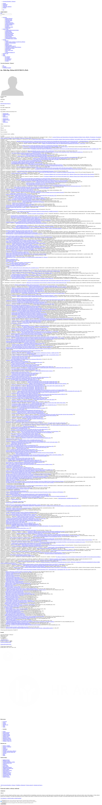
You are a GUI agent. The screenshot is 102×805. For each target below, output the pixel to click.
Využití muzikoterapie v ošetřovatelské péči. (13, 578)
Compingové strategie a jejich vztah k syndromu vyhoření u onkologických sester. (51, 181)
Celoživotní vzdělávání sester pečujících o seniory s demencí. (22, 330)
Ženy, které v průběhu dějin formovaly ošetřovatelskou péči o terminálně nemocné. (23, 267)
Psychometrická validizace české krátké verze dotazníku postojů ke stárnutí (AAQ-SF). (53, 534)
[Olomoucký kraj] (4, 780)
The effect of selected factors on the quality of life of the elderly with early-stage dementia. (56, 318)
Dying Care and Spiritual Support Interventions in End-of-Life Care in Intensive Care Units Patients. (40, 331)
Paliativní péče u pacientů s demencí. (12, 596)
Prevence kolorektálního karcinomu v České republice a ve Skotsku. (19, 620)
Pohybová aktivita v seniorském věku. (13, 587)
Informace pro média (9, 26)
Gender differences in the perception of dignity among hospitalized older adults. (32, 156)
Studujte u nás (5, 53)
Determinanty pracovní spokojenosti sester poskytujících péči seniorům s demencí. (26, 216)
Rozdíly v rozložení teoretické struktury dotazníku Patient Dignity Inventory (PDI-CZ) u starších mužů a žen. (37, 296)
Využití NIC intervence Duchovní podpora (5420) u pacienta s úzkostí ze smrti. (20, 342)
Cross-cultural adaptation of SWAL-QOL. (18, 276)
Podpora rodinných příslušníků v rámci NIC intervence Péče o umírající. (19, 189)
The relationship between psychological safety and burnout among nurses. (67, 185)
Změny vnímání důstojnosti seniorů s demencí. (44, 370)
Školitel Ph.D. (5, 116)
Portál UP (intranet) (6, 776)
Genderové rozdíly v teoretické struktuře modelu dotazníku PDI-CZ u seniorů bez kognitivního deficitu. (31, 542)
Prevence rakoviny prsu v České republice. (19, 173)
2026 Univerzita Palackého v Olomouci (7, 785)
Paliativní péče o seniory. (11, 256)
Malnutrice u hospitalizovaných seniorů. (11, 606)
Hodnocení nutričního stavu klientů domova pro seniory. (15, 615)
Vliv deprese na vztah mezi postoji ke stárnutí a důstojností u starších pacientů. (26, 355)
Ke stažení (7, 25)
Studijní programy (6, 759)
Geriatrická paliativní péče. (11, 486)
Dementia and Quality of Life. (11, 260)
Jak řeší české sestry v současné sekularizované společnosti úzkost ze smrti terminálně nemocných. (24, 233)
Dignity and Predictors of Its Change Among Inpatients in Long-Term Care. (40, 155)
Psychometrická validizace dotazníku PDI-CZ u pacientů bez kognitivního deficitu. (27, 308)
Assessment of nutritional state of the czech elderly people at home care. (19, 230)
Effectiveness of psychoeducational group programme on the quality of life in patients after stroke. (45, 385)
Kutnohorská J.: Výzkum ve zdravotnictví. (14, 508)
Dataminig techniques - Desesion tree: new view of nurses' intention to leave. (40, 182)
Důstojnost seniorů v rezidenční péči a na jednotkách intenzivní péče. (18, 583)
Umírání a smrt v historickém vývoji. (19, 202)
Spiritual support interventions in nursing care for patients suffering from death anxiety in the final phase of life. (36, 195)
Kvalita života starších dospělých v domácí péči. (15, 595)
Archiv (6, 51)
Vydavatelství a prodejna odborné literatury (13, 47)
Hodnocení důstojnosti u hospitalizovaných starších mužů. (43, 538)
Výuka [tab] (4, 115)
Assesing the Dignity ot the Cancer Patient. (20, 274)
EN (3, 9)
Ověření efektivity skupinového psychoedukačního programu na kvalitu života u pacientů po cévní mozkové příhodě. (43, 293)
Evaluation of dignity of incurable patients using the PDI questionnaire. (30, 315)
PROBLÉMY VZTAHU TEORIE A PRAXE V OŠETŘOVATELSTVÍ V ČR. (25, 524)
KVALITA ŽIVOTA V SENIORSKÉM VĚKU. (19, 215)
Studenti (4, 3)
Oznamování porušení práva (5, 644)
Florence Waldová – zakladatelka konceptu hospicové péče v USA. (20, 231)
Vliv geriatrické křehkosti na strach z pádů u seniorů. (28, 406)
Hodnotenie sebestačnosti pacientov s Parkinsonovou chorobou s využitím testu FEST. (43, 352)
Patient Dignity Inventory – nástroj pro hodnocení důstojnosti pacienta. (30, 316)
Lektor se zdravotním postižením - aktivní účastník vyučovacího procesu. (19, 478)
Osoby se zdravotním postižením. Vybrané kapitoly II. (16, 263)
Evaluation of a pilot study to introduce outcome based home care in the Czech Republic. (32, 188)
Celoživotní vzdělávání (7, 6)
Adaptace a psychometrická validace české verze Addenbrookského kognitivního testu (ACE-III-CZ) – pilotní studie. (63, 143)
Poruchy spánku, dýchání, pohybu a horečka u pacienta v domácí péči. (19, 487)
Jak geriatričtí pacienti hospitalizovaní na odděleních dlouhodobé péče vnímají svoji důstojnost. (24, 378)
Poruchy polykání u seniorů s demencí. (12, 609)
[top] (0, 786)
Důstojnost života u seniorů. (10, 584)
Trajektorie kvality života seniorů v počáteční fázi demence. (51, 552)
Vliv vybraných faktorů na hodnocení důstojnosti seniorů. (27, 166)
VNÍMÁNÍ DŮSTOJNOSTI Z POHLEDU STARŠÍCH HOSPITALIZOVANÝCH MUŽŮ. (22, 300)
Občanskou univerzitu (7, 738)
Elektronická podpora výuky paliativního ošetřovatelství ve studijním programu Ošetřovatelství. (24, 222)
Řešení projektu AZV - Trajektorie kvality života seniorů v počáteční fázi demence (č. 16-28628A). (24, 421)
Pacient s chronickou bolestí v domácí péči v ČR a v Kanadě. (23, 345)
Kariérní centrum (6, 769)
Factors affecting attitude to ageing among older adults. (43, 303)
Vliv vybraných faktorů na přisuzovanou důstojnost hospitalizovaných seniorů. (26, 153)
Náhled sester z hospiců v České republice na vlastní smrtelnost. (20, 199)
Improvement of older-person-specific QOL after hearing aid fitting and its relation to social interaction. (35, 179)
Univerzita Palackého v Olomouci (9, 1)
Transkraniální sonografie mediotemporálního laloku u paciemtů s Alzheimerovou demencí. (45, 164)
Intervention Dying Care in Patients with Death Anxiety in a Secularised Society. (21, 445)
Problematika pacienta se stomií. (12, 599)
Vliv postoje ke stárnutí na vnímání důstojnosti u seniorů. (55, 553)
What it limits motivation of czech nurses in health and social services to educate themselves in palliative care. (32, 346)
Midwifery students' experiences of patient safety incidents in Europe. (47, 270)
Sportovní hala (8, 49)
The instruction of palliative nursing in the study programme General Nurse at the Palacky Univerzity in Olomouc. (27, 476)
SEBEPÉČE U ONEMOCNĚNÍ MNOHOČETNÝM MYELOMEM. (18, 623)
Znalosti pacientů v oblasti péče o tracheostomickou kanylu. (16, 602)
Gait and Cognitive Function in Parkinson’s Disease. (21, 269)
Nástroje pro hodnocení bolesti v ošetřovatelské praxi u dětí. (17, 626)
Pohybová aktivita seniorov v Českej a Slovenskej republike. (16, 608)
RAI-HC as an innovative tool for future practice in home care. (22, 190)
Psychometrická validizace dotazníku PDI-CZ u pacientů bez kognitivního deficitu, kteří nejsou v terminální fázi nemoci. (34, 309)
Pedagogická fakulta (9, 34)
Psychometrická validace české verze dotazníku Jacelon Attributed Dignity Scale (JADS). (28, 302)
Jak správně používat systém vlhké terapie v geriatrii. (16, 207)
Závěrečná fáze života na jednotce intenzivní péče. (14, 591)
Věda (4, 54)
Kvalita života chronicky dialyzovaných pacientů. (14, 579)
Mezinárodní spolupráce (7, 767)
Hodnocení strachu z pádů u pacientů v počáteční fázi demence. (18, 304)
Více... (2, 793)
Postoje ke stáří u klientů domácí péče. (13, 597)
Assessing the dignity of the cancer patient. (20, 358)
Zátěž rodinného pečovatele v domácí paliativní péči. (15, 614)
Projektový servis (8, 45)
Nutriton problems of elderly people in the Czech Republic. (33, 201)
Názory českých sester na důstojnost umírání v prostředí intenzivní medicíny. (20, 235)
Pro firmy (7, 60)
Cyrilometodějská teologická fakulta (12, 30)
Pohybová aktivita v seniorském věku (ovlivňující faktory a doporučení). (19, 600)
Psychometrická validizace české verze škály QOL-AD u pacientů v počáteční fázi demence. (28, 317)
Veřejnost (4, 753)
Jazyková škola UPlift (7, 774)
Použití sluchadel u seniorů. (11, 619)
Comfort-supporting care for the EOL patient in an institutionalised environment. (27, 320)
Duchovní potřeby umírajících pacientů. (12, 603)
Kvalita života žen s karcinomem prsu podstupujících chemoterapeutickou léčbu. (21, 617)
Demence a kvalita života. (11, 259)
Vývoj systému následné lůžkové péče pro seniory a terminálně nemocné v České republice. (25, 240)
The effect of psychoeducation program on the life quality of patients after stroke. (42, 285)
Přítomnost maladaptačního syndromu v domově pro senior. (17, 622)
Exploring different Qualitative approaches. (18, 490)
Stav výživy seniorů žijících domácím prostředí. (15, 613)
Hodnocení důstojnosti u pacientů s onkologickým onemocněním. (24, 530)
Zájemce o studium (6, 745)
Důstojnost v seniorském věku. (29, 327)
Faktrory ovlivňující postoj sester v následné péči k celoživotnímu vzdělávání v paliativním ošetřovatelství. (25, 246)
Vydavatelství (5, 765)
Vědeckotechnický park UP (10, 46)
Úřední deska (7, 21)
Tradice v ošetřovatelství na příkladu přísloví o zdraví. (22, 244)
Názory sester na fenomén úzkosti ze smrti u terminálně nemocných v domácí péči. (21, 241)
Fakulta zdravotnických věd (10, 37)
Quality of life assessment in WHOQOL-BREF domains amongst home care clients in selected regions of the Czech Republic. (44, 180)
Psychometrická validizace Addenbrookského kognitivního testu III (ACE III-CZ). (27, 546)
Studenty (4, 747)
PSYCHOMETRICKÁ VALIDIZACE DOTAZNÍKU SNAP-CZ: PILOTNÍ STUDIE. (27, 163)
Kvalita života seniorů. (10, 575)
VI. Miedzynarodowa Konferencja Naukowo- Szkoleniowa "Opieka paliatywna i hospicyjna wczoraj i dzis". (26, 518)
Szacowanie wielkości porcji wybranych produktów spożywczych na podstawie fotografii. (47, 192)
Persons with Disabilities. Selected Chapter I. (19, 264)
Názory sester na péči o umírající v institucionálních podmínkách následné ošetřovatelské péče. (24, 247)
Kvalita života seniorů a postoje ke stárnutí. (13, 586)
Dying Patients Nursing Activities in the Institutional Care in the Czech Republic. (37, 332)
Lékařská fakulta (8, 31)
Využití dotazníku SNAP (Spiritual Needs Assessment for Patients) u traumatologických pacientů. (29, 314)
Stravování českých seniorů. (11, 527)
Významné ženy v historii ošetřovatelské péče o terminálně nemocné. (19, 467)
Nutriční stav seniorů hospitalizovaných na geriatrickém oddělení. (18, 618)
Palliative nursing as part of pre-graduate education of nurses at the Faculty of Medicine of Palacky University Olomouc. (28, 348)
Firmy (4, 754)
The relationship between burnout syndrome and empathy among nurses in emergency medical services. (46, 184)
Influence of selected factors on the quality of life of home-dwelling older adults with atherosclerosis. (30, 377)
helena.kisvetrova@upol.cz (5, 103)
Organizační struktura (9, 22)
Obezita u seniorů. (9, 607)
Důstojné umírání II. (15, 499)
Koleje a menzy (6, 766)
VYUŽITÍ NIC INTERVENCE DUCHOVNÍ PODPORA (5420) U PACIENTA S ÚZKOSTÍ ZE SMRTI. (27, 455)
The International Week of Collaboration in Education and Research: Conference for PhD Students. (30, 495)
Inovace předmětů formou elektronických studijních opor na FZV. (63, 550)
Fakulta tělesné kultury (9, 35)
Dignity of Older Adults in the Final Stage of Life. (31, 321)
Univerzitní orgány (8, 20)
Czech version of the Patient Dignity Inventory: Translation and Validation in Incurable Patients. (57, 172)
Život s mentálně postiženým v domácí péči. (20, 251)
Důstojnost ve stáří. (9, 573)
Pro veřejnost (7, 56)
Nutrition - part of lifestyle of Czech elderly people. (15, 521)
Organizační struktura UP (10, 52)
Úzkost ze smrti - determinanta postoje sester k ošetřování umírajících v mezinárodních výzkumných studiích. (26, 253)
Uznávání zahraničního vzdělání (9, 761)
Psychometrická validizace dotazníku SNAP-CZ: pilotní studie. (23, 162)
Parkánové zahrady (6, 735)
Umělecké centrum (6, 734)
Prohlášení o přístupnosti (20, 785)
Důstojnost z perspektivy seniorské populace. (35, 213)
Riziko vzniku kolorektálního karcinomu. (13, 612)
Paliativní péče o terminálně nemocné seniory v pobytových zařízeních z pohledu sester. (22, 242)
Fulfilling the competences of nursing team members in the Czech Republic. (29, 334)
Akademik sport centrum (9, 48)
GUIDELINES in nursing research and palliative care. (32, 497)
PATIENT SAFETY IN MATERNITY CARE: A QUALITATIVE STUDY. (45, 354)
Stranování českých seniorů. (11, 250)
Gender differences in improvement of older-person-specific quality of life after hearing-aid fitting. (54, 167)
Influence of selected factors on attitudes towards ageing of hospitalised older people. (26, 362)
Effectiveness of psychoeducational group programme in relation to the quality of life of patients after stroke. (47, 282)
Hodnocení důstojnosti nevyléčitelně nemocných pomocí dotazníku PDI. (30, 411)
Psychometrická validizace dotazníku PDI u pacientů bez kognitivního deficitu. (26, 551)
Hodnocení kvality (8, 19)
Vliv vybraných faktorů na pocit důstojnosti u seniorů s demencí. (23, 368)
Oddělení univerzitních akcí (8, 768)
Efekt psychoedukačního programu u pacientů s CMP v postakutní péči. (40, 150)
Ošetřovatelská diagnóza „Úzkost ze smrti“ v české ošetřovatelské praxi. (21, 196)
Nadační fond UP (6, 771)
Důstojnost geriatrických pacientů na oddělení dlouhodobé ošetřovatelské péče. (26, 410)
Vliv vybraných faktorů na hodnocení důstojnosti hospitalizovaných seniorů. (31, 311)
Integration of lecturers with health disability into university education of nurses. (21, 347)
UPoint (4, 731)
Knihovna (7, 43)
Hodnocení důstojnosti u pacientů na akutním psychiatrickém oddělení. (18, 571)
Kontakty (4, 7)
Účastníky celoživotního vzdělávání (9, 751)
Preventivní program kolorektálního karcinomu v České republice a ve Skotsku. (29, 197)
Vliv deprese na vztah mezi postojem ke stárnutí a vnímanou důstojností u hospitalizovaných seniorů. (46, 531)
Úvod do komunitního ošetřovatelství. (13, 510)
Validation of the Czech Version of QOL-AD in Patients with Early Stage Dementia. (40, 319)
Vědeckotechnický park (7, 763)
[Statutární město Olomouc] (3, 784)
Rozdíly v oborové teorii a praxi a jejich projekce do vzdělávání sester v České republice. (27, 249)
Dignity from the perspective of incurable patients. (15, 409)
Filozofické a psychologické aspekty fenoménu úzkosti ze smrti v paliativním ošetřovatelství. (29, 198)
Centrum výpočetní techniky (10, 42)
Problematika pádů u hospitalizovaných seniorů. (14, 610)
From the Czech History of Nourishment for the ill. (32, 200)
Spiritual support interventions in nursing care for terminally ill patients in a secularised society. (24, 450)
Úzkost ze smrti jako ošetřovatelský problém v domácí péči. (23, 204)
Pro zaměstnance (8, 58)
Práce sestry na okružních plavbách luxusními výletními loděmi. (29, 218)
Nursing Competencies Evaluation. (18, 277)
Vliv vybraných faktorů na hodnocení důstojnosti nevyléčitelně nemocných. (35, 326)
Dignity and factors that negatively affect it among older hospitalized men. (25, 372)
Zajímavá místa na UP (7, 739)
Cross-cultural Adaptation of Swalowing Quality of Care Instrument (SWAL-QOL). (26, 275)
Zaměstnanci (5, 4)
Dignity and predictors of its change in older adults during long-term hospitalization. (27, 289)
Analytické (4, 801)
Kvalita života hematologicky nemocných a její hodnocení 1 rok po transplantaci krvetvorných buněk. (25, 616)
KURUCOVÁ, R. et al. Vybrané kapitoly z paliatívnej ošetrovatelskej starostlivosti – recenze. (23, 504)
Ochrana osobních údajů (9, 23)
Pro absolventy (8, 59)
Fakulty (4, 722)
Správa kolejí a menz (9, 50)
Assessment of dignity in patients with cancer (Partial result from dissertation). (26, 350)
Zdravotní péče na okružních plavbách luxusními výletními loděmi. (18, 592)
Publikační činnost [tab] (6, 114)
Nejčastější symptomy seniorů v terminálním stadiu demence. (29, 221)
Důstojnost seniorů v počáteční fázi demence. (14, 360)
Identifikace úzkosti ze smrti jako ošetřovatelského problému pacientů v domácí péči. (22, 232)
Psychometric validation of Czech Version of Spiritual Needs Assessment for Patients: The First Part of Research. (32, 295)
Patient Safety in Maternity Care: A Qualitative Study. (42, 273)
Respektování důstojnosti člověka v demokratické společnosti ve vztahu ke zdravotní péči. (28, 243)
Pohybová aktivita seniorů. (22, 225)
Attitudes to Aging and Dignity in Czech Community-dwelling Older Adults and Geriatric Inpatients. (48, 286)
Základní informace (8, 18)
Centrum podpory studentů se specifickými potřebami (15, 41)
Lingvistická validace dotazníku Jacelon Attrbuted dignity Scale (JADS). (25, 307)
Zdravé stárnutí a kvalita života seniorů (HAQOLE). (35, 566)
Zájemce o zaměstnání (7, 746)
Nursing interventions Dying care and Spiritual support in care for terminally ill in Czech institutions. (25, 440)
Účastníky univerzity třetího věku (9, 752)
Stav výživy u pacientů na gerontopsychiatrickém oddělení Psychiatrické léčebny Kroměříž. (23, 624)
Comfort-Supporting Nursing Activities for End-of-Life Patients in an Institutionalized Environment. (35, 171)
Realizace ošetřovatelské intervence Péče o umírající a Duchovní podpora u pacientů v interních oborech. (26, 589)
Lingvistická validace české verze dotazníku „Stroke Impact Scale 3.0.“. (24, 292)
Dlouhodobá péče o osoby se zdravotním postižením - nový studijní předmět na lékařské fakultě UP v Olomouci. (27, 257)
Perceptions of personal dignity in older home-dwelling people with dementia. (25, 364)
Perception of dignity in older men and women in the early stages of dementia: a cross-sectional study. (59, 157)
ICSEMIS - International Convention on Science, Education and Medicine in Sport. (21, 512)
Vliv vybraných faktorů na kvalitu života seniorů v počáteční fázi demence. (64, 425)
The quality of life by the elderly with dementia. (57, 422)
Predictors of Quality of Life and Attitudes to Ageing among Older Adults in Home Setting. (49, 402)
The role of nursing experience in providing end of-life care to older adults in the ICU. (32, 329)
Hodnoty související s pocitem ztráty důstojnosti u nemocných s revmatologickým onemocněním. (40, 145)
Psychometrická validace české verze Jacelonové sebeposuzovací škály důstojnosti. (27, 161)
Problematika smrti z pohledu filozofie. (13, 238)
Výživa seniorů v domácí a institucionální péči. (15, 590)
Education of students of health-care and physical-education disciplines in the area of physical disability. (34, 226)
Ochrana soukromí (29, 785)
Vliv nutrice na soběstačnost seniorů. (13, 576)
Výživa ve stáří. (14, 456)
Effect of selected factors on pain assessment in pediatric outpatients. (24, 365)
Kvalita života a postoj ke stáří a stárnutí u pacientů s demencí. (23, 400)
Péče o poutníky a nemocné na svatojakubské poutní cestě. (30, 160)
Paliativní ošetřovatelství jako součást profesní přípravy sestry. (17, 528)
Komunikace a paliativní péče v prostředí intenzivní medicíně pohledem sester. (36, 437)
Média (4, 755)
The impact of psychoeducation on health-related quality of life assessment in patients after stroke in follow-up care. (49, 280)
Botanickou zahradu (6, 737)
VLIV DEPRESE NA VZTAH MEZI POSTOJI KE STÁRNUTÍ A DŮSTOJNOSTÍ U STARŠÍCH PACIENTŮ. (37, 211)
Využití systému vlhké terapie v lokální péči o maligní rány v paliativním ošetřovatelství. (22, 245)
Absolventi (5, 5)
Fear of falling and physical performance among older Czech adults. (46, 159)
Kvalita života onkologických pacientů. (12, 574)
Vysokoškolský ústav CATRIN (11, 38)
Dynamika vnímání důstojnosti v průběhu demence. (25, 555)
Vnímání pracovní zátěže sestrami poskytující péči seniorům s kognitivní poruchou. (26, 333)
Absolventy (5, 749)
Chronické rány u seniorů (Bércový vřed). (14, 605)
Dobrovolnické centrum (7, 770)
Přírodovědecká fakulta (9, 33)
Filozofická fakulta (8, 32)
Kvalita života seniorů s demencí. (22, 325)
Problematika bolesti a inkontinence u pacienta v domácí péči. (17, 488)
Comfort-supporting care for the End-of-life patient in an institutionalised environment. (28, 416)
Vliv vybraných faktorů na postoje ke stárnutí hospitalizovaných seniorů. (24, 369)
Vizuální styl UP (6, 775)
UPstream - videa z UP (7, 741)
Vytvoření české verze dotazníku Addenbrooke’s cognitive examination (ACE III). (32, 301)
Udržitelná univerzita (7, 773)
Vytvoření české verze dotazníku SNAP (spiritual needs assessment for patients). (26, 312)
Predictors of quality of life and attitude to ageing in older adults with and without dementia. (50, 158)
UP (3, 65)
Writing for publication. (14, 493)
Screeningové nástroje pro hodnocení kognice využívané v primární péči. (24, 298)
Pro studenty (7, 57)
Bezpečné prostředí (8, 24)
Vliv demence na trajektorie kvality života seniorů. (54, 165)
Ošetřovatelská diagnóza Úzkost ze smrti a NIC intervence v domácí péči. (20, 248)
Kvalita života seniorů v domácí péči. (13, 335)
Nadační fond (7, 28)
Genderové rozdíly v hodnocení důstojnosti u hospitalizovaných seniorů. (61, 547)
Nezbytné (3, 800)
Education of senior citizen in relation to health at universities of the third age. (26, 344)
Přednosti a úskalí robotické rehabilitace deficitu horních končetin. (27, 284)
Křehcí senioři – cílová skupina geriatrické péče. (20, 323)
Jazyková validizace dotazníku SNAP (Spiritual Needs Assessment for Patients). (26, 306)
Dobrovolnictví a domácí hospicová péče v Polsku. (21, 472)
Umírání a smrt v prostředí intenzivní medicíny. (15, 239)
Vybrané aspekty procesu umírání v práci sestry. (15, 255)
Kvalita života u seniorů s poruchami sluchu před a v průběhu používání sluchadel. (21, 588)
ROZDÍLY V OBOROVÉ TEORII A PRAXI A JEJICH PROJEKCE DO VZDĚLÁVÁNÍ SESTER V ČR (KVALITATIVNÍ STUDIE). (36, 525)
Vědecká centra (6, 736)
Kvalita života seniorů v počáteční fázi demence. (15, 581)
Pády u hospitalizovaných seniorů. (22, 227)
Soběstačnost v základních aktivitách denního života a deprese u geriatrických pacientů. (44, 532)
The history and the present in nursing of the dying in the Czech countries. (20, 474)
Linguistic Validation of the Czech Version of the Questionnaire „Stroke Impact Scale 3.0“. (28, 290)
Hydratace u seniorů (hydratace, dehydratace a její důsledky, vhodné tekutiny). (20, 604)
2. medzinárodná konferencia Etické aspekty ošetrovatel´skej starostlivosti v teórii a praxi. (22, 519)
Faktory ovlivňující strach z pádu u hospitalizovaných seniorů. (17, 376)
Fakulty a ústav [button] (5, 29)
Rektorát (6, 40)
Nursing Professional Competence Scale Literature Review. (23, 272)
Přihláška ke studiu (6, 760)
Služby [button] (4, 55)
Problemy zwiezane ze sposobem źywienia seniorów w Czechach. (29, 516)
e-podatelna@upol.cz (4, 639)
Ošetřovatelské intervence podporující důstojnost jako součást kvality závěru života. (31, 223)
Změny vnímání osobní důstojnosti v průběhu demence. (20, 537)
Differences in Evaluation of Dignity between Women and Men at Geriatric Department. (28, 287)
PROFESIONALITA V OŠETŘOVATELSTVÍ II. (67, 498)
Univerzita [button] (5, 17)
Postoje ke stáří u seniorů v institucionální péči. (14, 582)
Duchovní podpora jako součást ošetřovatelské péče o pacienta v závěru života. (21, 341)
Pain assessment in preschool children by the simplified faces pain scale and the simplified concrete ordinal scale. (32, 278)
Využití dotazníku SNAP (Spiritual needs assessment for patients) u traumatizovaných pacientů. (29, 313)
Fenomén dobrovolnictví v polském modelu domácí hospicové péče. (18, 205)
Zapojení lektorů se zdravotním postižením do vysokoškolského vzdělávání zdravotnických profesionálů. (25, 206)
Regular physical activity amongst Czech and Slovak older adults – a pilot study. (26, 191)
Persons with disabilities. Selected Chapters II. (14, 265)
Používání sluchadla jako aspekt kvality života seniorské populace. (23, 340)
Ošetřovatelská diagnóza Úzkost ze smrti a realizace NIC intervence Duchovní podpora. (22, 209)
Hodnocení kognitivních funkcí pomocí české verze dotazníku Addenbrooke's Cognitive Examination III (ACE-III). (27, 494)
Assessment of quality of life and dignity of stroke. (20, 371)
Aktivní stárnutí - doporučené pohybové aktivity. (20, 443)
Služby (4, 726)
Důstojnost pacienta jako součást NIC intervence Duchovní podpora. (19, 194)
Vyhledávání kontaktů (7, 67)
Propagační (4, 802)
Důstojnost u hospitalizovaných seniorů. (13, 572)
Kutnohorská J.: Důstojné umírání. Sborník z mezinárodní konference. (19, 507)
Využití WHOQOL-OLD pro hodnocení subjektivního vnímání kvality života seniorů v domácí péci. (41, 565)
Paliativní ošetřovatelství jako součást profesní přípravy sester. (17, 252)
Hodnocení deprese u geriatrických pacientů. (19, 361)
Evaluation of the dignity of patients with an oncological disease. (24, 374)
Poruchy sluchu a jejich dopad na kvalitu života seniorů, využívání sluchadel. (20, 601)
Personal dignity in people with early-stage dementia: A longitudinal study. (37, 147)
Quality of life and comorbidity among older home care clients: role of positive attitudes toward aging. (33, 187)
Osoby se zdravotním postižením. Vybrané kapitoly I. (21, 262)
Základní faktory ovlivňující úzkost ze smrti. (18, 193)
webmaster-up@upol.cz (37, 785)
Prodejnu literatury (6, 732)
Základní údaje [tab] (5, 113)
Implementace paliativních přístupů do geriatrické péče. (34, 343)
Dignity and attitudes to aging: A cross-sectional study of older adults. (34, 154)
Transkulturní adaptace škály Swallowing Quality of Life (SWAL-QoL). (29, 533)
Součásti (4, 723)
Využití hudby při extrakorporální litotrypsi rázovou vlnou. (29, 561)
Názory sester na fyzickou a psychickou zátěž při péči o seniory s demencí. (25, 217)
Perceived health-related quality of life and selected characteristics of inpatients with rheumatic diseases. (48, 146)
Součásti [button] (4, 39)
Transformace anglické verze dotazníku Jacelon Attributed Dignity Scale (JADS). (27, 310)
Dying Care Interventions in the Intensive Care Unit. (35, 183)
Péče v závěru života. (10, 261)
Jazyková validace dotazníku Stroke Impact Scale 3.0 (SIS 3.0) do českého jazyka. (26, 540)
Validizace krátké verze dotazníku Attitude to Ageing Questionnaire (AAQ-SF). (47, 536)
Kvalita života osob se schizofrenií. (12, 580)
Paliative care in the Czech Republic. (13, 479)
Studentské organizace (7, 772)
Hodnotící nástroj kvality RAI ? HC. (17, 444)
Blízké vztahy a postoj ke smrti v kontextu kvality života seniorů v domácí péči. (20, 593)
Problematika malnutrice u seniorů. (12, 598)
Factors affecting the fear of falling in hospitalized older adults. (23, 375)
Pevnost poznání (6, 733)
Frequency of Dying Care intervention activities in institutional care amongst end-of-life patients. (30, 328)
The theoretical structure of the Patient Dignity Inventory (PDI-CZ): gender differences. (33, 395)
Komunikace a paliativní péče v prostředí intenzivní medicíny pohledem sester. (36, 219)
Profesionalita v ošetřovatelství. (18, 501)
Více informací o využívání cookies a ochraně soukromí (10, 798)
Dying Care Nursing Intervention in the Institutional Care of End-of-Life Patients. (36, 178)
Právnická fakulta (8, 36)
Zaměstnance (5, 748)
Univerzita (5, 721)
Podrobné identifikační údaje (5, 642)
